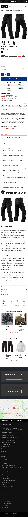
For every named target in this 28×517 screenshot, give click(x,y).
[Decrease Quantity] (2, 74)
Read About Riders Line (14, 391)
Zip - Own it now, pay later (8, 480)
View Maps (14, 428)
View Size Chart (23, 55)
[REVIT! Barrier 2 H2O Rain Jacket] (21, 347)
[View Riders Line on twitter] (21, 420)
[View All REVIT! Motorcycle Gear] (13, 190)
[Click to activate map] (14, 409)
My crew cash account (7, 507)
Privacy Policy (5, 473)
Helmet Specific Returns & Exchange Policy (12, 467)
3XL (2, 62)
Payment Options (6, 471)
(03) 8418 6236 (5, 446)
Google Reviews (6, 482)
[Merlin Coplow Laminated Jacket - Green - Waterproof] (21, 319)
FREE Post (4, 96)
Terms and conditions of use (9, 475)
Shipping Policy (5, 469)
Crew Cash (6, 100)
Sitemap (4, 484)
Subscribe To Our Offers (8, 486)
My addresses (5, 500)
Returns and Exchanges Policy (9, 465)
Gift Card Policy (5, 478)
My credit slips (5, 498)
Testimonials (5, 459)
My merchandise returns (8, 496)
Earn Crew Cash (6, 476)
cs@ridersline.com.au (10, 449)
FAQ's (3, 461)
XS (2, 58)
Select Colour (3, 49)
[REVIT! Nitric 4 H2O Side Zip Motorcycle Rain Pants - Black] (3, 43)
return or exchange (9, 95)
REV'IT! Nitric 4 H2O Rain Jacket (11, 128)
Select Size (3, 55)
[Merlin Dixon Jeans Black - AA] (7, 319)
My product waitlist (6, 503)
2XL (23, 58)
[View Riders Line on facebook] (11, 420)
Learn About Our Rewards (14, 378)
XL (19, 58)
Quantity (2, 72)
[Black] (2, 52)
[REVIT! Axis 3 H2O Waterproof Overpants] (7, 347)
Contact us (4, 463)
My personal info (6, 501)
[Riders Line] (4, 5)
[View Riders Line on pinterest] (14, 420)
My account (3, 490)
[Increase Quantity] (8, 74)
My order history (6, 494)
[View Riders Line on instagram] (18, 420)
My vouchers (5, 505)
